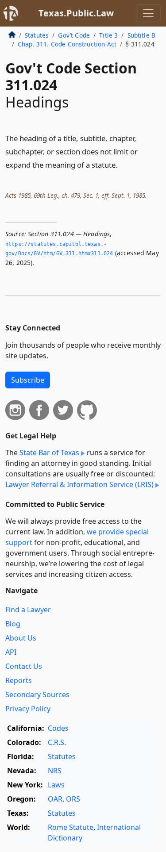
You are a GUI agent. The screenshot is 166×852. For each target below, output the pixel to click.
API (10, 652)
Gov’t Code (74, 35)
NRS (55, 770)
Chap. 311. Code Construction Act (67, 44)
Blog (12, 624)
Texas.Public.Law (76, 13)
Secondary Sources (37, 694)
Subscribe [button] (27, 380)
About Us (20, 638)
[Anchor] (122, 164)
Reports (18, 680)
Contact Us (23, 666)
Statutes (37, 35)
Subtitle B (141, 35)
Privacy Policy (27, 709)
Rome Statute (70, 827)
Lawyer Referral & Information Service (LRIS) (79, 484)
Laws (56, 785)
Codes (58, 728)
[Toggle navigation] (148, 13)
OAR (55, 799)
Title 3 (108, 35)
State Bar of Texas (49, 452)
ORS (73, 799)
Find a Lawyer (28, 609)
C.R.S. (57, 742)
